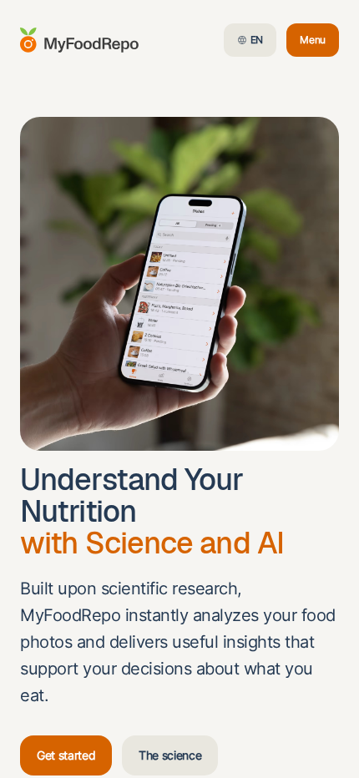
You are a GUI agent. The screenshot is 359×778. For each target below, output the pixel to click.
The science (170, 755)
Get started (66, 755)
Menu (319, 43)
